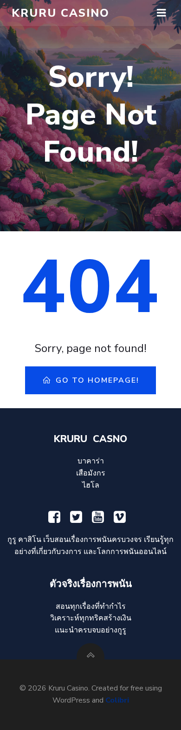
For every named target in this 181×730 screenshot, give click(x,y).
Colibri (117, 700)
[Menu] (161, 13)
